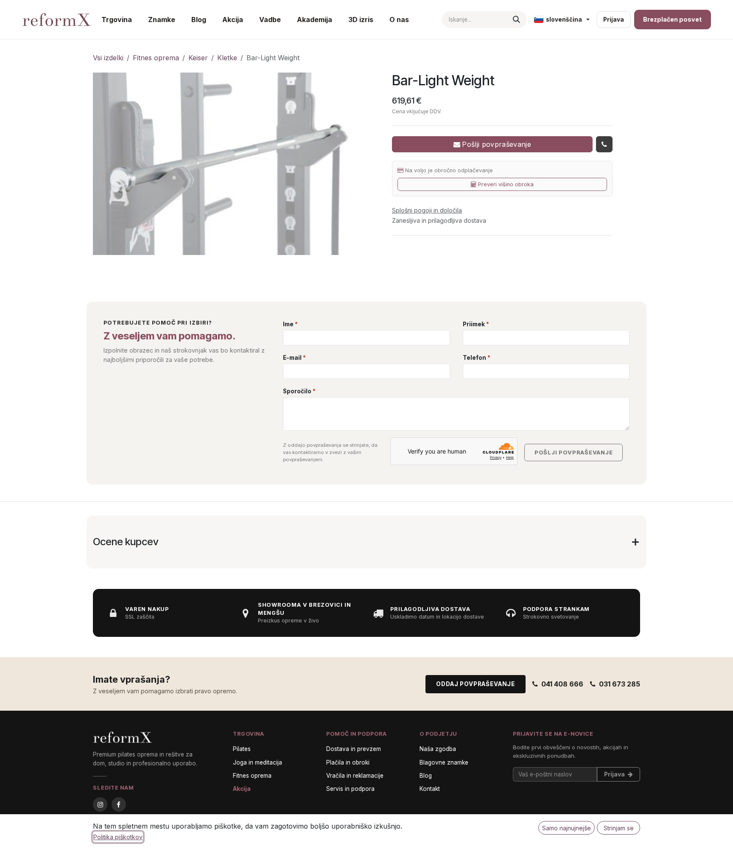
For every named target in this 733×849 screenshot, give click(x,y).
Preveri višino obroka (506, 184)
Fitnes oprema (156, 57)
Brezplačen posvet (672, 19)
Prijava (613, 19)
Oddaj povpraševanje (475, 684)
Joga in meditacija (257, 762)
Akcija (242, 788)
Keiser (198, 57)
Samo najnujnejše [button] (566, 828)
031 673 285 (619, 684)
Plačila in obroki (347, 762)
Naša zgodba (438, 748)
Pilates (242, 748)
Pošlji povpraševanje (496, 144)
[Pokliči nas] (604, 144)
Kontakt (430, 788)
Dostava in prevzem (353, 748)
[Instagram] (100, 804)
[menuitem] (116, 19)
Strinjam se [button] (619, 828)
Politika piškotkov (118, 837)
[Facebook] (119, 804)
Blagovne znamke (444, 762)
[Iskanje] (516, 19)
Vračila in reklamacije (354, 775)
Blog (426, 775)
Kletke (227, 57)
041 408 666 (562, 684)
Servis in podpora (350, 788)
